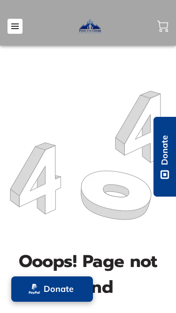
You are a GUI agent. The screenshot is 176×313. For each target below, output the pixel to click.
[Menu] (15, 26)
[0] (162, 26)
